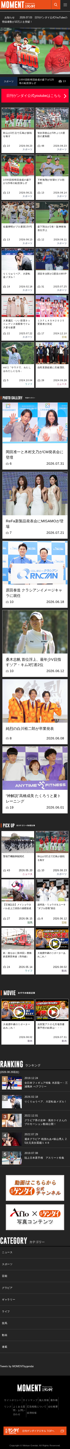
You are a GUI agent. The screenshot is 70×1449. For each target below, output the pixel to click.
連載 (4, 1346)
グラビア (7, 1287)
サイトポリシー (12, 1400)
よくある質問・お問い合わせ (19, 1410)
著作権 (54, 1400)
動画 (64, 970)
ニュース (62, 384)
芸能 (64, 337)
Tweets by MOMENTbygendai (17, 1366)
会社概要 (53, 1406)
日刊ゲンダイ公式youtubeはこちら (33, 96)
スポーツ (27, 149)
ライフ (28, 384)
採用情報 (32, 1413)
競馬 (29, 922)
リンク (7, 1406)
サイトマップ (30, 1400)
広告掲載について (36, 1406)
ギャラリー (8, 1299)
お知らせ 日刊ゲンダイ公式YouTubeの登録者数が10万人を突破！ (34, 19)
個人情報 (44, 1400)
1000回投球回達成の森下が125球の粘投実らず (36, 81)
